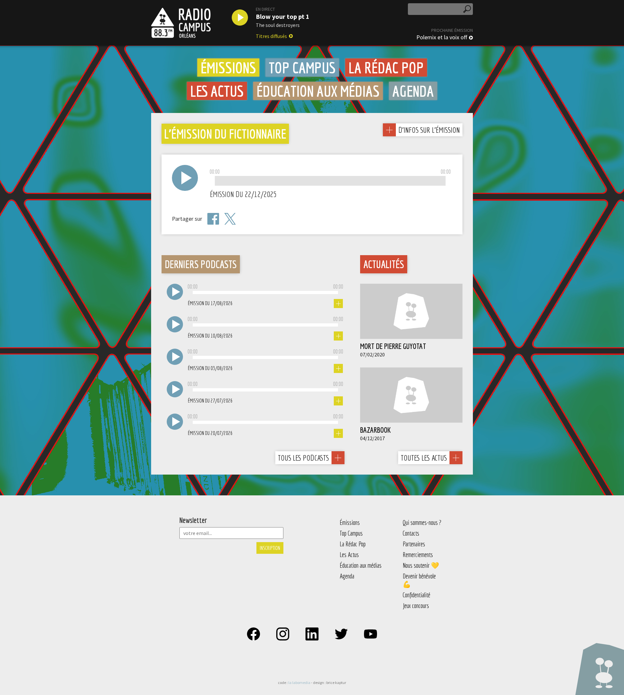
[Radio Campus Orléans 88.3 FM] (181, 23)
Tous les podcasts (303, 457)
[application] (330, 181)
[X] (230, 219)
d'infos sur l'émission (429, 129)
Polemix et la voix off (441, 37)
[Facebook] (213, 219)
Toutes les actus (424, 457)
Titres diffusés (271, 36)
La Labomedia (299, 682)
